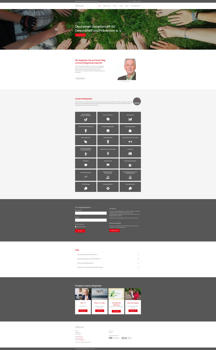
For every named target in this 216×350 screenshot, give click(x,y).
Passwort (77, 217)
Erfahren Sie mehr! (80, 35)
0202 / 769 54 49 (79, 336)
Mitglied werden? (114, 230)
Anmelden (80, 231)
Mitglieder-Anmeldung (137, 1)
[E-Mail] (130, 1)
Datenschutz (111, 331)
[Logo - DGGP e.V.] (79, 6)
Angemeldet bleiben (81, 226)
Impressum (111, 332)
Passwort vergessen (79, 224)
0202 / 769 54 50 (80, 338)
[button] (56, 29)
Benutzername (78, 210)
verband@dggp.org (81, 339)
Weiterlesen (83, 310)
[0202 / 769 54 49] (128, 1)
